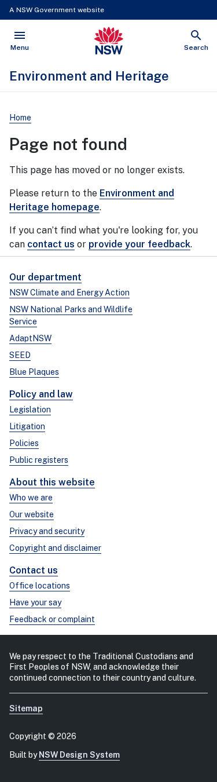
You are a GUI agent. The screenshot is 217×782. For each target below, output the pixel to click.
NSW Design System (79, 754)
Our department (45, 277)
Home (20, 117)
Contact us (33, 570)
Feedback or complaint (52, 619)
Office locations (39, 585)
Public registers (38, 460)
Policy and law (41, 394)
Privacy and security (46, 531)
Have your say (35, 602)
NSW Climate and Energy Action (69, 292)
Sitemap (26, 708)
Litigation (27, 426)
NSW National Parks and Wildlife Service (71, 315)
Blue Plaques (34, 372)
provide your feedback (139, 244)
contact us (51, 244)
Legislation (30, 409)
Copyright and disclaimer (55, 548)
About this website (52, 482)
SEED (20, 355)
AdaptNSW (30, 338)
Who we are (31, 497)
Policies (24, 443)
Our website (31, 514)
